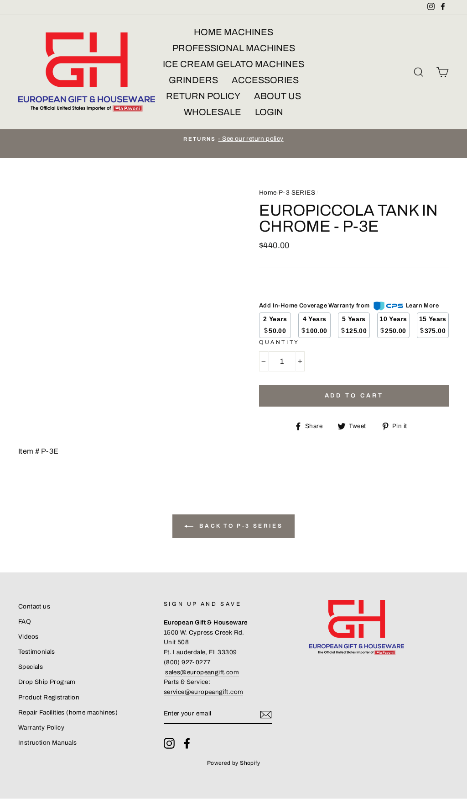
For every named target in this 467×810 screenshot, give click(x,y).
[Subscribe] (266, 714)
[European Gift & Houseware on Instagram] (169, 743)
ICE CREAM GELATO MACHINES (233, 64)
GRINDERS (193, 80)
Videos (28, 636)
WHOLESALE (212, 112)
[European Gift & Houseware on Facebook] (187, 743)
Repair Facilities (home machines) (68, 712)
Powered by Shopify (233, 763)
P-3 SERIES (297, 192)
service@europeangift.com (204, 691)
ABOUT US (277, 96)
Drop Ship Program (47, 681)
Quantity (279, 342)
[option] (233, 139)
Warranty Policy (41, 727)
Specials (30, 666)
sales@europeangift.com (202, 672)
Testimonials (36, 651)
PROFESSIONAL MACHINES (233, 48)
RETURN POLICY (203, 96)
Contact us (34, 606)
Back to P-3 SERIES (240, 526)
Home (268, 192)
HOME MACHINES (233, 32)
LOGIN (269, 112)
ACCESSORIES (265, 80)
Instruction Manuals (47, 742)
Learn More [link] (422, 305)
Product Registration (48, 697)
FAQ (24, 621)
